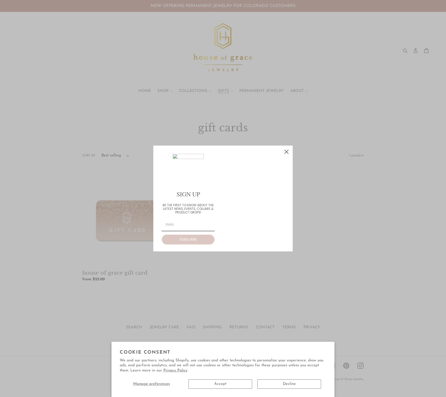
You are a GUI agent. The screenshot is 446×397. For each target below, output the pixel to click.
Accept (220, 384)
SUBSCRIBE (188, 239)
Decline (289, 384)
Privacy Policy (175, 370)
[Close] (286, 152)
